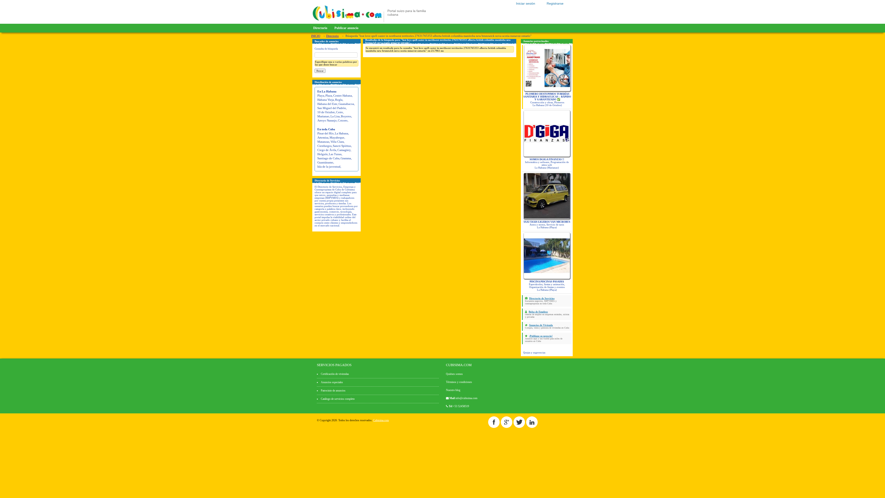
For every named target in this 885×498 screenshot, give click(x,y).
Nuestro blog (453, 390)
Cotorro (343, 120)
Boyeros (346, 116)
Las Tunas (335, 154)
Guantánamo (325, 162)
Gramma (346, 158)
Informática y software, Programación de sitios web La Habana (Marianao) (547, 163)
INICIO (315, 36)
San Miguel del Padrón (331, 108)
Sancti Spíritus (342, 146)
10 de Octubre (326, 112)
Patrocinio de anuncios (333, 390)
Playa (320, 95)
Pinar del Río (325, 133)
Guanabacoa (346, 104)
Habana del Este (327, 104)
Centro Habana (342, 95)
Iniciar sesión (525, 3)
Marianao (323, 116)
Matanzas (323, 141)
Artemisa (322, 137)
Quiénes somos (454, 374)
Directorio (320, 28)
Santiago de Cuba (328, 158)
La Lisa (335, 116)
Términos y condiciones (459, 382)
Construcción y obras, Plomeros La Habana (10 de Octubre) (547, 99)
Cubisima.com (381, 420)
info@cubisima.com (466, 398)
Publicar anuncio (346, 28)
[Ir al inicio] (347, 21)
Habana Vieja (325, 99)
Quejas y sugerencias (534, 352)
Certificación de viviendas (335, 374)
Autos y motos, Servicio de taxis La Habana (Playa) (546, 224)
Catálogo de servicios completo (338, 398)
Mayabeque (337, 137)
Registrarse (555, 3)
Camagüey (344, 150)
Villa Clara (337, 141)
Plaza (328, 95)
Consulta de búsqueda (326, 48)
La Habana (341, 133)
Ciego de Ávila (326, 150)
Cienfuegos (324, 146)
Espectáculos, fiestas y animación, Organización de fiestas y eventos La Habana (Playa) (547, 285)
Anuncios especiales (332, 382)
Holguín (322, 154)
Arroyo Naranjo (327, 120)
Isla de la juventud (328, 166)
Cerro (339, 112)
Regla (338, 99)
